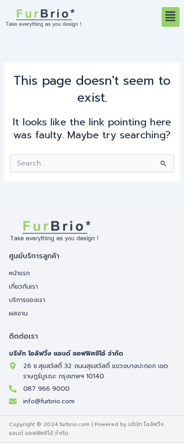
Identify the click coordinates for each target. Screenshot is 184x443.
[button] (171, 17)
